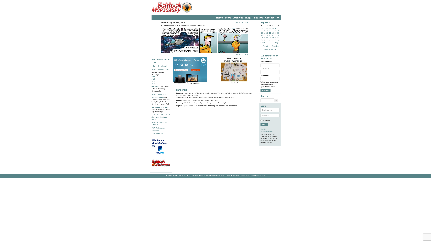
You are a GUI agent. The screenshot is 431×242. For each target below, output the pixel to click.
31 (262, 40)
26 (262, 28)
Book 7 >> (275, 46)
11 (264, 33)
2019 (153, 77)
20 (270, 35)
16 (278, 33)
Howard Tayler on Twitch (160, 69)
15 (275, 33)
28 (267, 28)
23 (278, 35)
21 (273, 35)
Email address (266, 62)
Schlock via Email (160, 66)
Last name (265, 75)
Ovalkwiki (155, 87)
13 (270, 33)
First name (265, 68)
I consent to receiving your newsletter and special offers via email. (269, 84)
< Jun (263, 43)
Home (219, 17)
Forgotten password (267, 131)
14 (273, 33)
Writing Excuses (158, 97)
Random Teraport (270, 50)
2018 (153, 79)
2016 (153, 83)
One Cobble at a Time (160, 107)
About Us (258, 17)
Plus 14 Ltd (261, 175)
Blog (248, 17)
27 (264, 28)
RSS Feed (157, 63)
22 (275, 35)
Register (263, 129)
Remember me (268, 120)
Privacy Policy (245, 175)
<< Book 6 (264, 46)
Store (228, 17)
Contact (269, 17)
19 (267, 35)
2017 (153, 81)
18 (264, 35)
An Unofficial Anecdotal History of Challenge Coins (161, 117)
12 (267, 33)
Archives (238, 17)
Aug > (277, 43)
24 (262, 38)
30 (273, 28)
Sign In (264, 124)
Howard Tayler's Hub (159, 94)
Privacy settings (157, 133)
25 (264, 38)
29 (270, 28)
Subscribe (265, 90)
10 (262, 33)
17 (262, 35)
